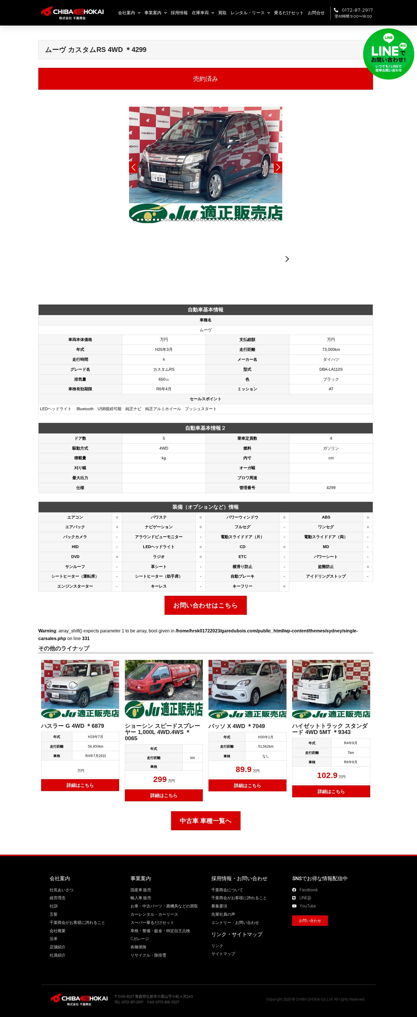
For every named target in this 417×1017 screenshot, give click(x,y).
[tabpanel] (205, 165)
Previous (133, 167)
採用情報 (179, 12)
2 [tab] (138, 219)
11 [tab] (173, 219)
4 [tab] (146, 219)
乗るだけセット (289, 12)
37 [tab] (277, 219)
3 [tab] (142, 219)
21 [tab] (213, 219)
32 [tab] (257, 219)
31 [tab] (253, 219)
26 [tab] (233, 219)
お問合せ (316, 12)
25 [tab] (229, 219)
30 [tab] (249, 219)
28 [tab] (241, 219)
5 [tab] (150, 219)
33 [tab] (261, 219)
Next (278, 167)
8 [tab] (162, 219)
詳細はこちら (80, 785)
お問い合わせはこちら (205, 605)
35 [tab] (269, 219)
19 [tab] (205, 219)
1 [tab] (134, 219)
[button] (310, 920)
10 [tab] (170, 219)
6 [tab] (154, 219)
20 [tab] (209, 219)
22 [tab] (217, 219)
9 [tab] (166, 219)
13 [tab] (181, 219)
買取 (222, 12)
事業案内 (152, 12)
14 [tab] (185, 219)
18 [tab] (201, 219)
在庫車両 (200, 12)
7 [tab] (158, 219)
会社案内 (126, 12)
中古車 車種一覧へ (206, 820)
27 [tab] (237, 219)
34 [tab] (265, 219)
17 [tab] (197, 219)
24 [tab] (225, 219)
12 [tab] (177, 219)
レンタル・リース (248, 12)
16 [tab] (193, 219)
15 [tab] (189, 219)
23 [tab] (221, 219)
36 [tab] (273, 219)
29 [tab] (245, 219)
